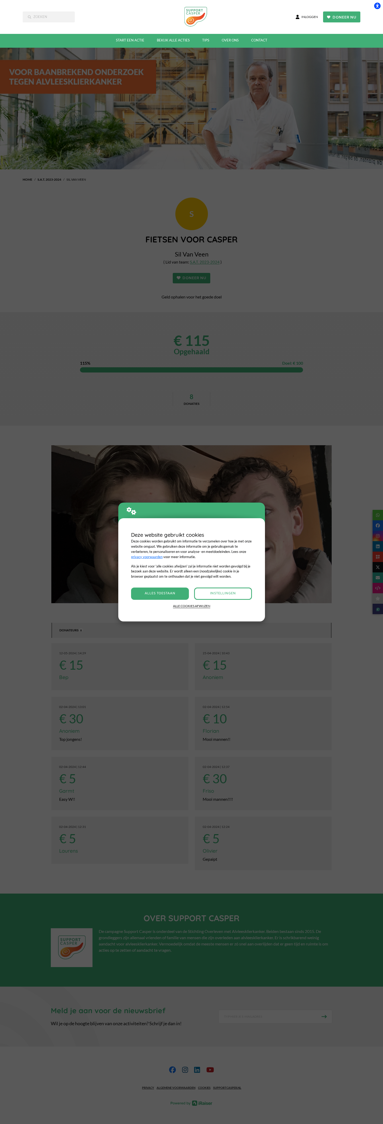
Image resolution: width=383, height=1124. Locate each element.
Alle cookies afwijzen (191, 606)
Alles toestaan (160, 593)
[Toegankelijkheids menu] (377, 6)
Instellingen (223, 593)
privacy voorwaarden (147, 557)
